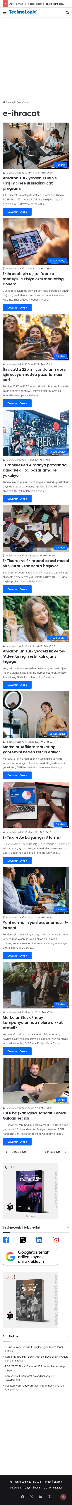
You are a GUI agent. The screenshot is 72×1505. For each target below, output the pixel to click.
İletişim (37, 1487)
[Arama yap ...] (67, 13)
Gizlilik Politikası (53, 1487)
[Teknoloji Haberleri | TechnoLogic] (24, 12)
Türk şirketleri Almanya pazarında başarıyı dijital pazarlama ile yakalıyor (35, 470)
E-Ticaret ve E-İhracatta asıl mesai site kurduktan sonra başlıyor (36, 563)
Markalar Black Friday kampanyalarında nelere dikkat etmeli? (33, 1022)
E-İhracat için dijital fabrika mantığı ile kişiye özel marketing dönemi (33, 279)
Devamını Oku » (17, 211)
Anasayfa (10, 102)
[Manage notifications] (63, 1497)
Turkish (47, 1481)
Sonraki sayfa (52, 1151)
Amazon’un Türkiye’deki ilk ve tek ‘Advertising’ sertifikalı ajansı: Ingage (34, 656)
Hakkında (15, 1487)
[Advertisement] (36, 57)
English (58, 1481)
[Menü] (4, 13)
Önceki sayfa (19, 1151)
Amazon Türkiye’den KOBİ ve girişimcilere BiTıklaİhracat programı (30, 183)
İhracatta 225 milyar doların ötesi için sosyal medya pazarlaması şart (34, 374)
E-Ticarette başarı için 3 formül (32, 837)
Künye (27, 1487)
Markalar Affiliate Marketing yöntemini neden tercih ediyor (31, 749)
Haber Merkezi (13, 173)
